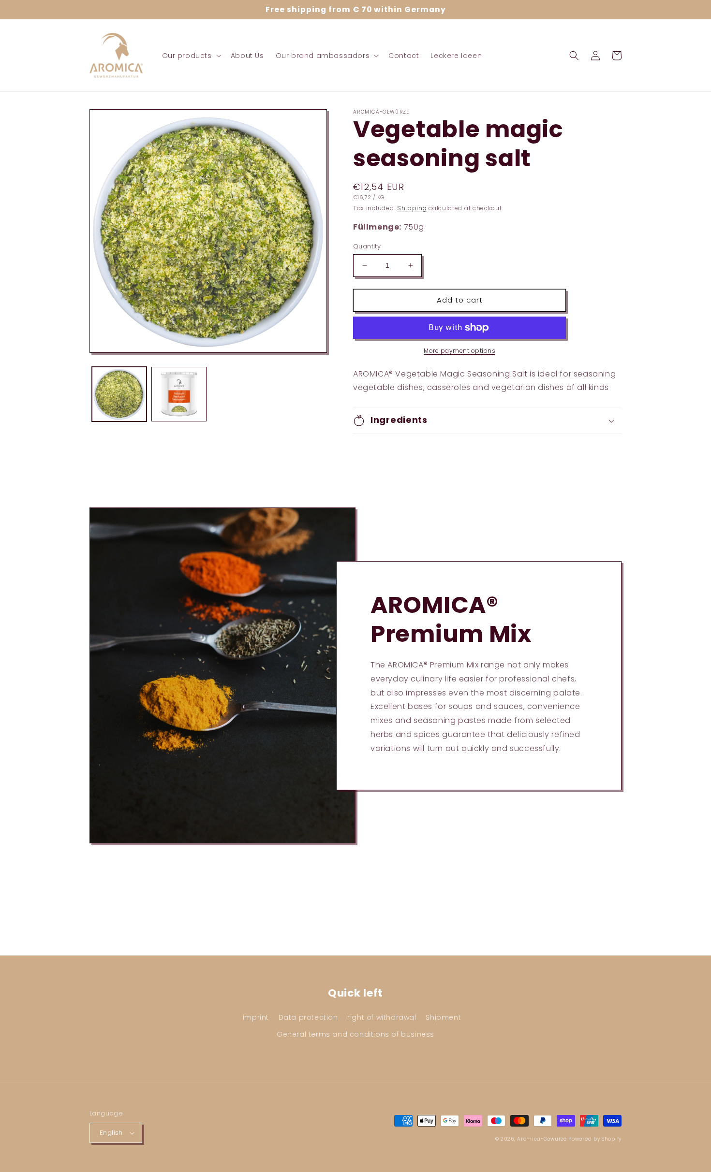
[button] (190, 55)
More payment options (459, 351)
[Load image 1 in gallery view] (119, 394)
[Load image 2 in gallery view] (178, 394)
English (111, 1132)
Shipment (443, 1017)
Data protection (308, 1017)
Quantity (367, 246)
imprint (256, 1017)
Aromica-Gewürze (542, 1139)
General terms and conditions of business (355, 1034)
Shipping (412, 208)
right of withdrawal (381, 1017)
